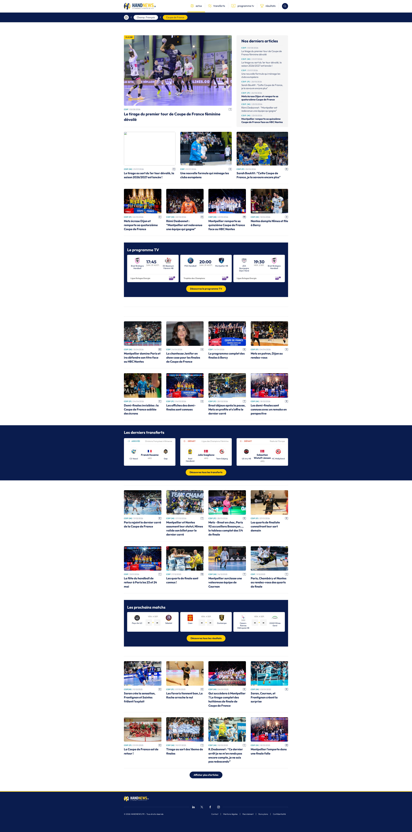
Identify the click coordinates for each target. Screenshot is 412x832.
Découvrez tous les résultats (206, 638)
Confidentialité (279, 814)
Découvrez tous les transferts (206, 472)
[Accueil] (126, 17)
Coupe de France (175, 17)
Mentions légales (230, 814)
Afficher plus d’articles (206, 774)
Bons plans (263, 814)
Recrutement (248, 814)
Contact (214, 814)
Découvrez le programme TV (206, 288)
